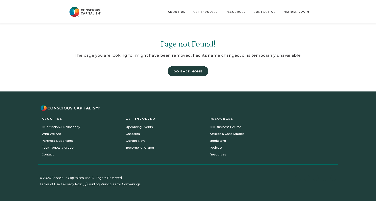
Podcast (216, 147)
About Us (176, 11)
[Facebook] (333, 178)
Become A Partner (140, 147)
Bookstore (218, 141)
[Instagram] (316, 178)
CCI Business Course (225, 127)
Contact (48, 154)
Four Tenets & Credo (58, 147)
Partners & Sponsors (57, 141)
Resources (236, 11)
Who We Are (51, 134)
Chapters (133, 134)
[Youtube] (307, 178)
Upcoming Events (139, 127)
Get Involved (205, 11)
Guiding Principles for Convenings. (114, 184)
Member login (296, 11)
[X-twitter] (324, 178)
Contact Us (264, 11)
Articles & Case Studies (227, 134)
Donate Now (135, 141)
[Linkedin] (298, 178)
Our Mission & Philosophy (61, 127)
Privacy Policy (73, 184)
